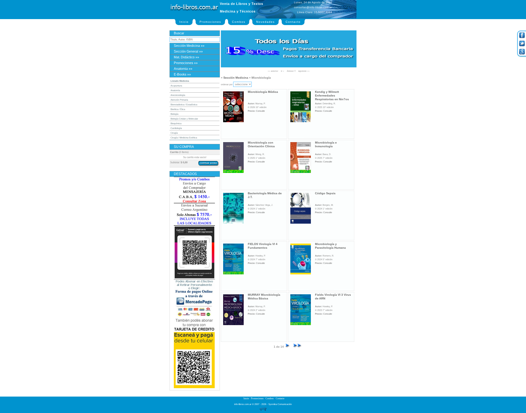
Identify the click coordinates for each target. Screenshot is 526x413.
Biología (174, 114)
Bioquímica (176, 123)
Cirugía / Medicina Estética (184, 137)
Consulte (260, 111)
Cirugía (174, 133)
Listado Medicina (180, 81)
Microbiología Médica (263, 91)
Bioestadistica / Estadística (184, 104)
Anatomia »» (183, 68)
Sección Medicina (235, 77)
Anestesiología (178, 95)
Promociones (210, 21)
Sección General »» (188, 51)
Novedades (265, 21)
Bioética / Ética (178, 109)
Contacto (293, 21)
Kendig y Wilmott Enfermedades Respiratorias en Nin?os (332, 95)
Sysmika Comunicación (280, 404)
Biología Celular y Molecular (184, 118)
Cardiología (176, 128)
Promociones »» (186, 63)
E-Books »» (182, 74)
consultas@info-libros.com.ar (313, 7)
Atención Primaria (179, 100)
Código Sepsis (325, 193)
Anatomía (175, 90)
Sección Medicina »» (189, 45)
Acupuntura (176, 85)
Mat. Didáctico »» (186, 57)
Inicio (184, 21)
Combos (238, 21)
